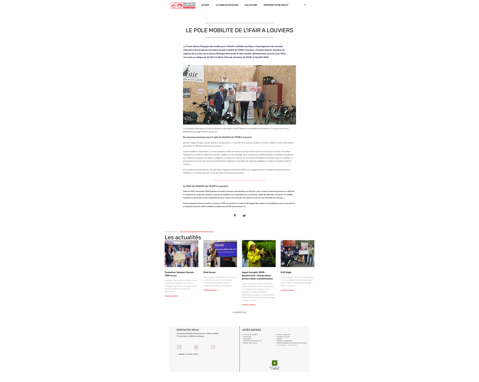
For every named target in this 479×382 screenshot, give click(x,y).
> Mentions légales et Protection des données (291, 343)
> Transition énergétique (284, 341)
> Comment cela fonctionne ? (252, 341)
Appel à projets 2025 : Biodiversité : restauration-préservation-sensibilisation (257, 275)
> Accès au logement (283, 334)
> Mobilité (279, 339)
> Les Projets (246, 337)
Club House (209, 272)
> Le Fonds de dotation (250, 334)
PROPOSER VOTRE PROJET (276, 5)
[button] (239, 312)
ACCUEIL (205, 5)
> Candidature (247, 339)
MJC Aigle (286, 272)
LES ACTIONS (251, 5)
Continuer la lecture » (172, 296)
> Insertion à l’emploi (283, 337)
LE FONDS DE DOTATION (227, 5)
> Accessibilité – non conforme (286, 345)
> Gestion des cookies (249, 343)
